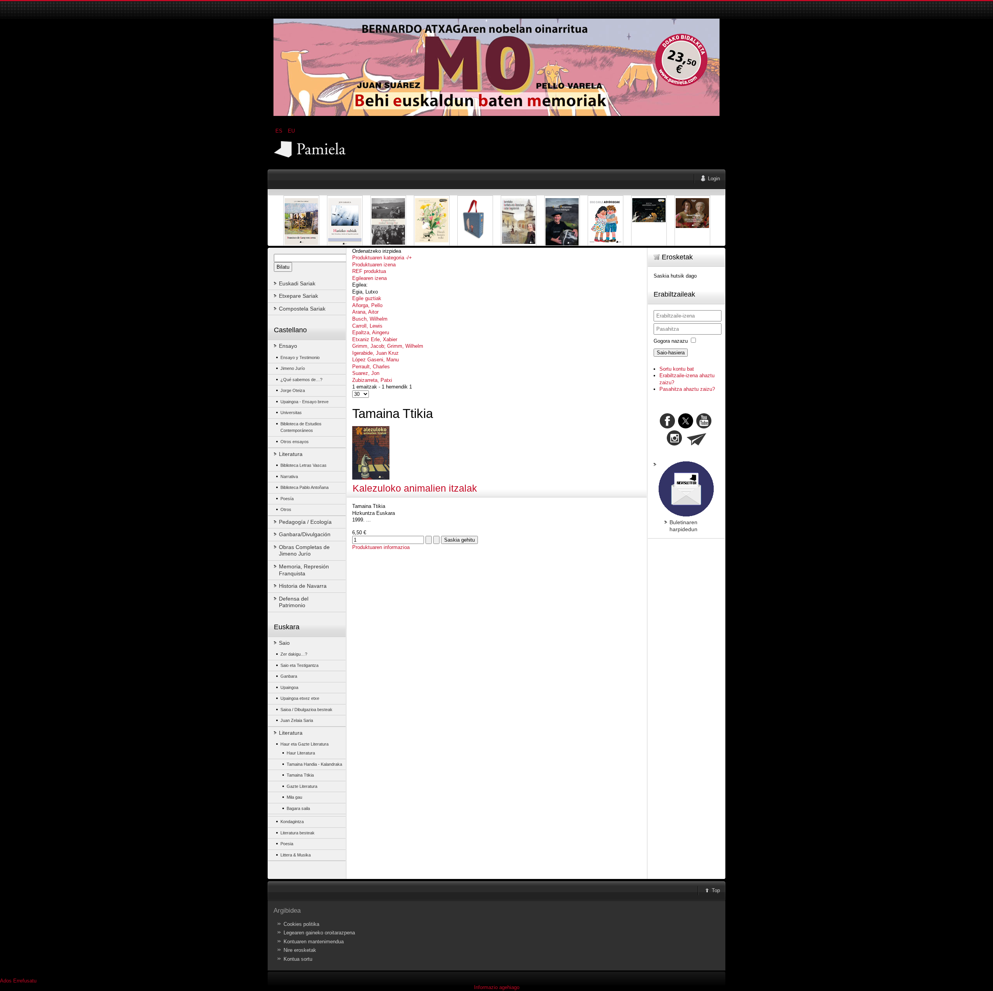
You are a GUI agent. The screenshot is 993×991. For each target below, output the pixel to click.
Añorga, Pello (367, 305)
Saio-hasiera (671, 353)
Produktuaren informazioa (381, 547)
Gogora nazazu (671, 341)
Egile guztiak (366, 298)
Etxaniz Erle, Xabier (374, 339)
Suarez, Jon (365, 373)
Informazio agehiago (496, 987)
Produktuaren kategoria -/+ (382, 258)
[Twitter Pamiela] (712, 427)
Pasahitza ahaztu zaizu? (687, 389)
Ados (6, 981)
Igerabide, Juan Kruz (375, 353)
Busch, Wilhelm (370, 319)
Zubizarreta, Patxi (372, 380)
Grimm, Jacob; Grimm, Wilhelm (387, 346)
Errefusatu (24, 981)
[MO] (496, 114)
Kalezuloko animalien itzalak (415, 488)
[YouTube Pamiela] (703, 427)
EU (291, 131)
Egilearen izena (369, 278)
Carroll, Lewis (367, 326)
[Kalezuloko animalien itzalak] (370, 478)
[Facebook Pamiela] (668, 427)
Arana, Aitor (365, 312)
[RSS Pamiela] (675, 444)
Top (716, 890)
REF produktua (369, 271)
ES (279, 131)
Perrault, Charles (371, 366)
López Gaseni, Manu (375, 360)
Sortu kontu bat (676, 369)
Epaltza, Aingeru (370, 332)
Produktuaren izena (374, 265)
